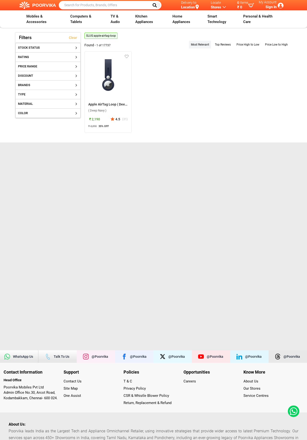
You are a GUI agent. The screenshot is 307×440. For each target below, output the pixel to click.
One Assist (72, 395)
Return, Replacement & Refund (147, 403)
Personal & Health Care (257, 19)
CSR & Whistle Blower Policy (146, 395)
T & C (128, 381)
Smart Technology (216, 19)
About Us (250, 381)
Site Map (71, 388)
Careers (189, 381)
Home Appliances (181, 19)
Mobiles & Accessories (36, 19)
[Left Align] (156, 5)
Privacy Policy (135, 388)
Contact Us (73, 381)
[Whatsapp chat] (292, 411)
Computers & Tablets (80, 19)
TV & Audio (115, 19)
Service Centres (256, 395)
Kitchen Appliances (144, 19)
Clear (73, 38)
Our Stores (251, 388)
